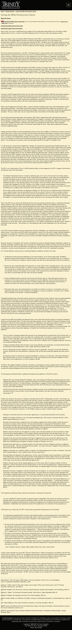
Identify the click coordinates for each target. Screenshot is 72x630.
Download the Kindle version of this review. (11, 28)
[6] (6, 225)
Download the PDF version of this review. (14, 21)
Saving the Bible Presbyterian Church (26, 11)
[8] (39, 359)
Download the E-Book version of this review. (12, 25)
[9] (12, 392)
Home (2, 11)
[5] (31, 221)
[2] (67, 197)
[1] (36, 119)
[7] (32, 234)
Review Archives (9, 11)
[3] (23, 209)
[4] (18, 213)
